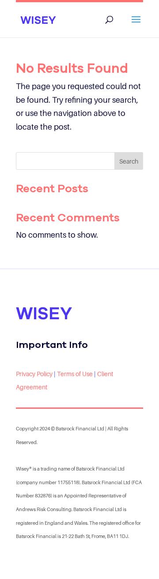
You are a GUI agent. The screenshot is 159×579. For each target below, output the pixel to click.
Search (128, 161)
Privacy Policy (34, 373)
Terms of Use (75, 373)
